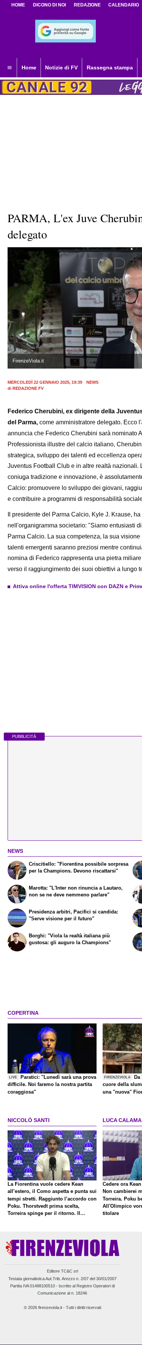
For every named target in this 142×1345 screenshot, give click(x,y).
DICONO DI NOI (49, 5)
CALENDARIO (123, 5)
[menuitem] (9, 68)
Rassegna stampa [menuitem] (110, 67)
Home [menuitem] (29, 67)
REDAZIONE (87, 5)
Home (18, 5)
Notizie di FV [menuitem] (61, 67)
